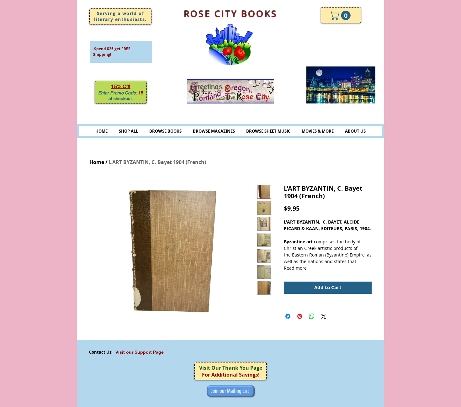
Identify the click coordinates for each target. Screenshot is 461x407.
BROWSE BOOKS (165, 131)
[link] (341, 15)
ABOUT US (355, 131)
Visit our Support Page (139, 352)
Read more (295, 268)
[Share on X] (323, 316)
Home (96, 162)
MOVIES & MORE (318, 131)
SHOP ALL (128, 131)
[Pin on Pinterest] (300, 316)
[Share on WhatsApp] (311, 316)
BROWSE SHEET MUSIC (268, 131)
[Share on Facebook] (288, 316)
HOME (101, 131)
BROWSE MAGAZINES (214, 131)
